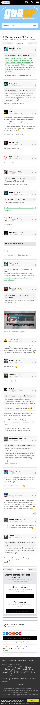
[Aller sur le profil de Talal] (6, 112)
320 (18, 494)
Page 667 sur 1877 (20, 43)
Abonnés (17, 619)
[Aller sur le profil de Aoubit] (6, 361)
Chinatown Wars (10, 669)
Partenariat (22, 660)
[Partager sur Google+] (10, 633)
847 (16, 340)
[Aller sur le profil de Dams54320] (6, 376)
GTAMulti (28, 667)
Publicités (12, 660)
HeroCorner (32, 679)
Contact (31, 660)
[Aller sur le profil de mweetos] (6, 193)
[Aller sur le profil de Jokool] (6, 143)
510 (26, 438)
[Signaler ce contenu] (32, 50)
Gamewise (19, 684)
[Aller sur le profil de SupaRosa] (6, 289)
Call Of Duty (6, 679)
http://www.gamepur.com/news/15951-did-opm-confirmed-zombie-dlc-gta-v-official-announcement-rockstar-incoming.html (19, 60)
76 (19, 192)
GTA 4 (19, 669)
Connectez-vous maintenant (20, 611)
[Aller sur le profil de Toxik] (6, 341)
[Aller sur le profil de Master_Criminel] (6, 520)
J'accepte (33, 700)
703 (25, 519)
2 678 (18, 471)
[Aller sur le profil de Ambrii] (6, 390)
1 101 (18, 360)
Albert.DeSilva (9, 39)
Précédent (9, 43)
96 (35, 619)
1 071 (18, 389)
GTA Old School (24, 673)
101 (16, 111)
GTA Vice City (7, 673)
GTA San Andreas (26, 671)
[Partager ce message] (35, 50)
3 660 (20, 171)
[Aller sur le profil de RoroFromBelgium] (6, 439)
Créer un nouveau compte (20, 596)
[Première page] (4, 43)
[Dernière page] (36, 43)
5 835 (16, 157)
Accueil (4, 660)
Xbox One (23, 679)
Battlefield (15, 679)
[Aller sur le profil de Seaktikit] (6, 49)
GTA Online (32, 39)
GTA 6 (16, 667)
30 (17, 142)
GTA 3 (16, 673)
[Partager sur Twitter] (4, 633)
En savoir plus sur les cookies (31, 703)
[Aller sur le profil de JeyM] (6, 158)
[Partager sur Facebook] (7, 633)
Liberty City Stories (13, 671)
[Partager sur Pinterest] (19, 633)
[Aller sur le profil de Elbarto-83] (6, 537)
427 (17, 263)
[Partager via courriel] (16, 633)
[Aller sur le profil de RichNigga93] (6, 233)
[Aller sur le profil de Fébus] (6, 264)
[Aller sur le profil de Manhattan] (6, 172)
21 (16, 83)
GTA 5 (21, 667)
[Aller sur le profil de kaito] (6, 84)
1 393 (19, 48)
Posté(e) (15, 50)
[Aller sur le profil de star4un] (6, 495)
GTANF (9, 667)
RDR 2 (33, 673)
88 (22, 232)
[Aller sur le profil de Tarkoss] (6, 472)
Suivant (31, 43)
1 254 (20, 288)
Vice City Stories (28, 669)
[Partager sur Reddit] (13, 633)
